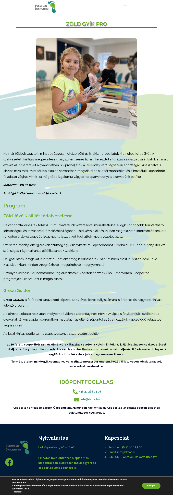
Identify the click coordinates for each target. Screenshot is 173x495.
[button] (125, 7)
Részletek (17, 491)
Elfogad (151, 485)
